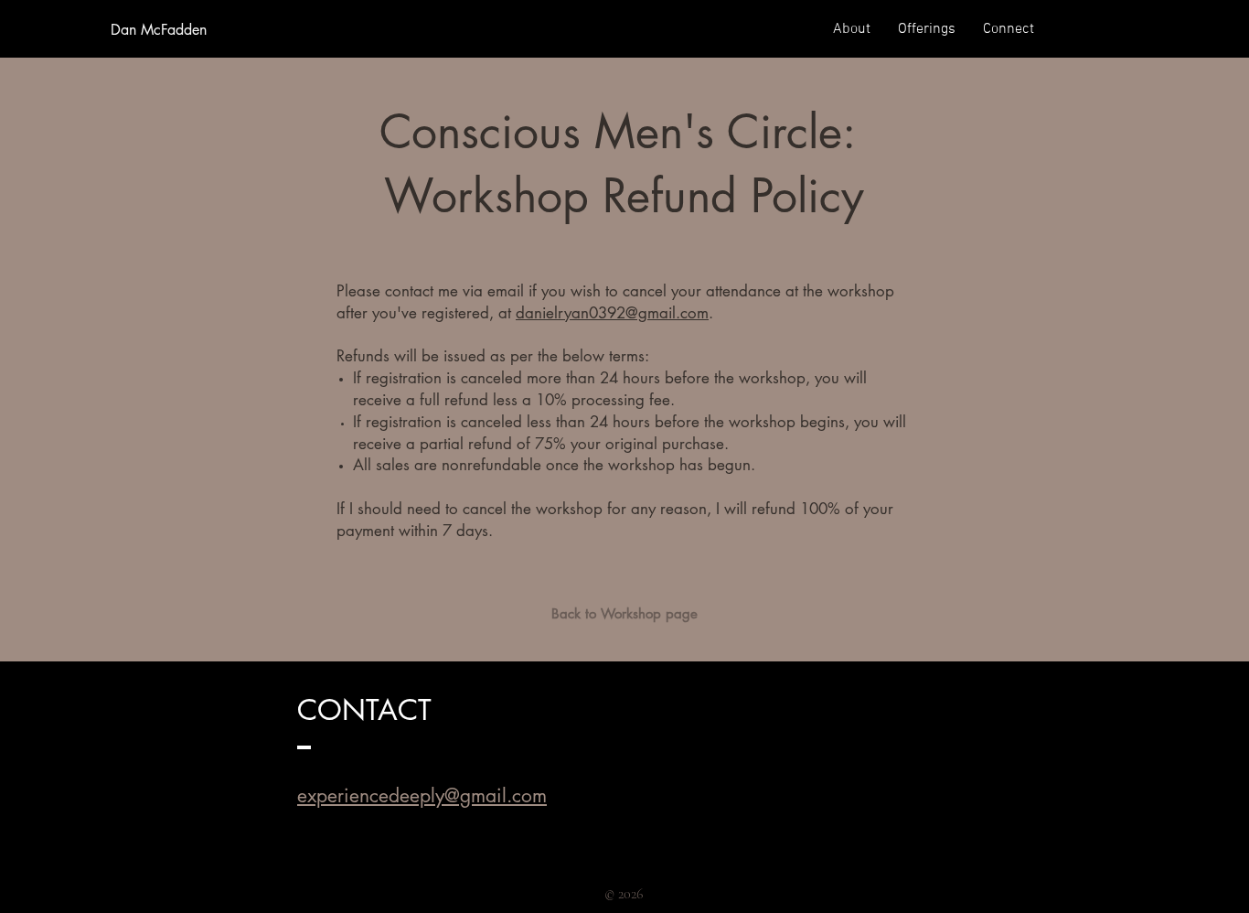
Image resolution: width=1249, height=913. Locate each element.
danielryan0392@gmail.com (612, 313)
